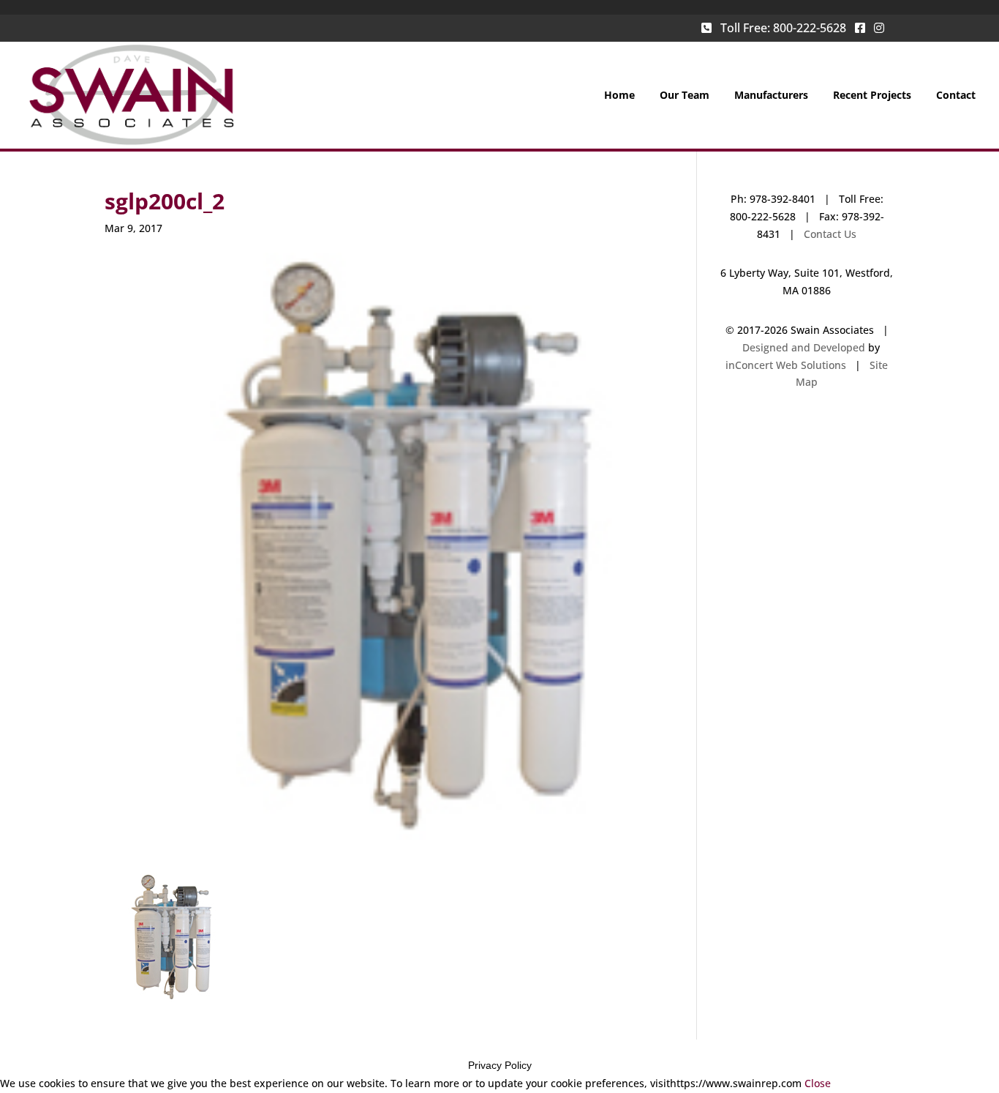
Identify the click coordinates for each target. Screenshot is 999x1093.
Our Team (684, 96)
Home (619, 96)
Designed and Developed (803, 347)
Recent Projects (872, 96)
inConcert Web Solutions (785, 365)
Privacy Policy (500, 1065)
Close (817, 1083)
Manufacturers (771, 96)
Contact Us (830, 234)
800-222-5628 (809, 28)
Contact (956, 96)
